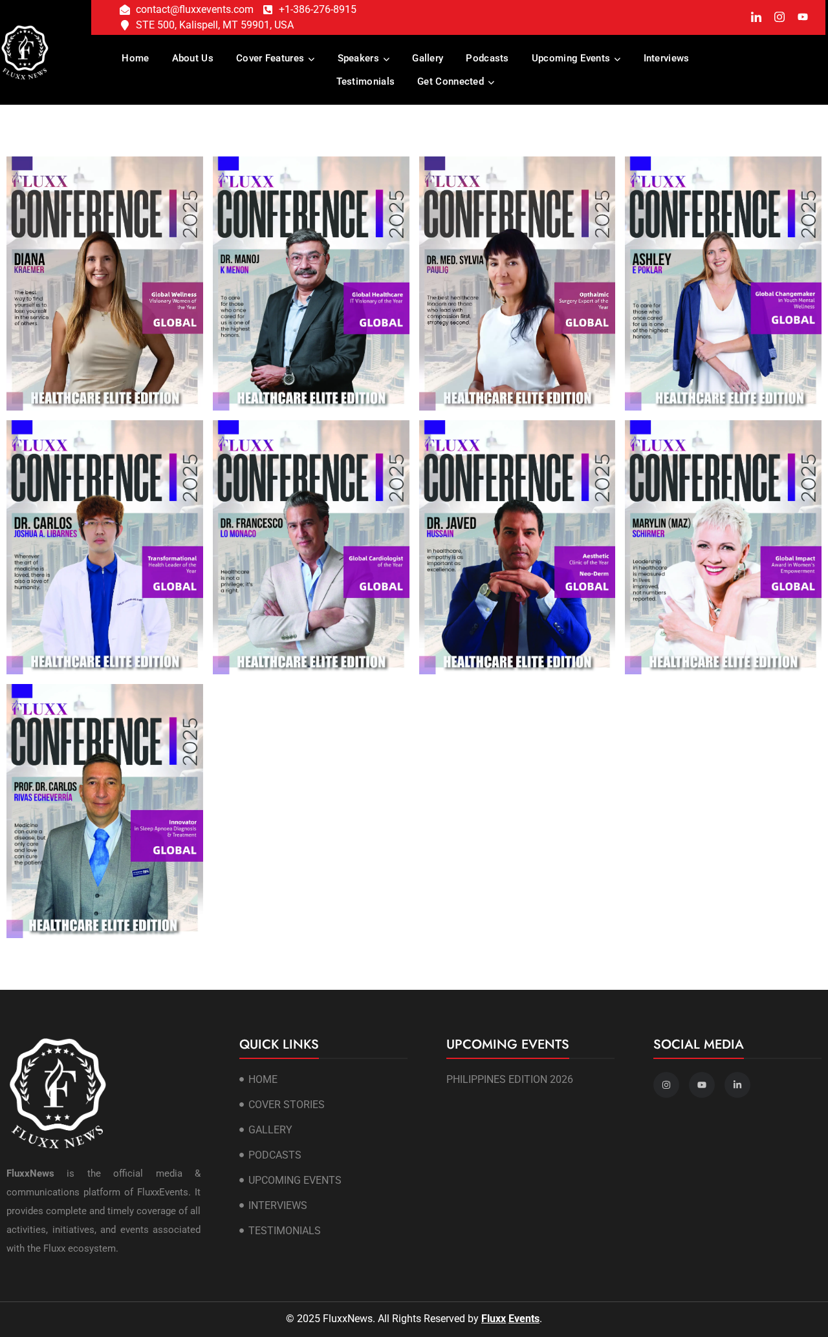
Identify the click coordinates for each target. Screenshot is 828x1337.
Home (135, 58)
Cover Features (270, 58)
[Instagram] (779, 17)
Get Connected (450, 81)
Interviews (667, 58)
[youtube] (802, 18)
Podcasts (487, 58)
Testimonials (365, 81)
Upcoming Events (571, 58)
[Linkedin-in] (737, 1085)
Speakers (358, 58)
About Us (192, 58)
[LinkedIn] (756, 17)
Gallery (427, 58)
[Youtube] (702, 1085)
